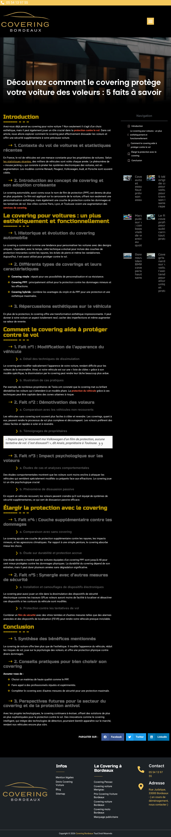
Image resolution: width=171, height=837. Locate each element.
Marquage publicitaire (106, 817)
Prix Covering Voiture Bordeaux (105, 795)
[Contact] (141, 769)
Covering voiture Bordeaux (103, 803)
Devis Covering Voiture (64, 783)
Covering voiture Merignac (103, 787)
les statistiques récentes (17, 161)
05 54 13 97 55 (17, 2)
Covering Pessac (103, 782)
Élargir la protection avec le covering (143, 153)
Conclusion (136, 160)
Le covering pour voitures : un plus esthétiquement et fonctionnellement (146, 134)
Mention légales (65, 777)
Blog (58, 789)
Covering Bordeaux (84, 833)
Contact (156, 765)
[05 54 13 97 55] (2, 2)
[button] (150, 21)
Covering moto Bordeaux (102, 810)
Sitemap (60, 794)
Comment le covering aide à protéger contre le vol (144, 145)
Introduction (137, 126)
